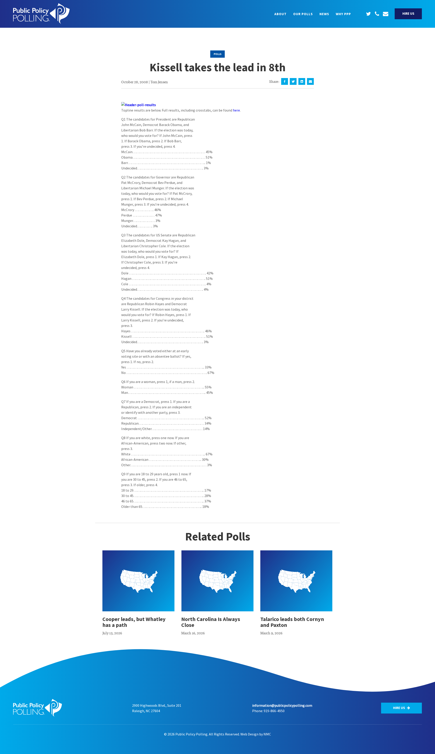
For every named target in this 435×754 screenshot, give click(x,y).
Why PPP (343, 14)
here (236, 110)
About (280, 14)
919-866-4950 (274, 711)
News (324, 14)
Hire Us (408, 13)
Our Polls (303, 14)
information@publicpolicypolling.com (282, 705)
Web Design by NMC (255, 734)
